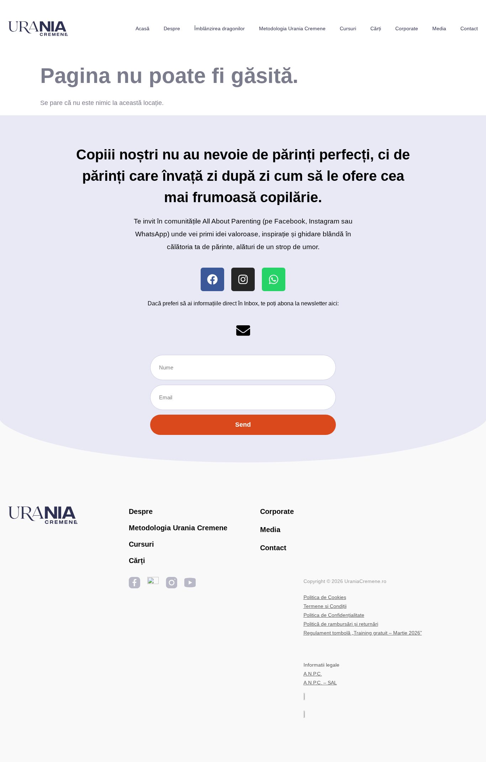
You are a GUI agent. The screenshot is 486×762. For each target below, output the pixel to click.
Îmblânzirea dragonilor (219, 28)
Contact (469, 28)
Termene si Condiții (325, 606)
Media (439, 28)
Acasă (142, 28)
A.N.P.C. (312, 674)
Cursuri (348, 28)
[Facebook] (212, 279)
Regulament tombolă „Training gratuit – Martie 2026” (362, 633)
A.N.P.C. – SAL (320, 682)
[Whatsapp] (273, 279)
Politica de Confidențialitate (333, 615)
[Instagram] (243, 279)
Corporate (406, 28)
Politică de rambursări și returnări (340, 624)
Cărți (375, 28)
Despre (172, 28)
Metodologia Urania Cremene (292, 28)
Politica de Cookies (324, 597)
